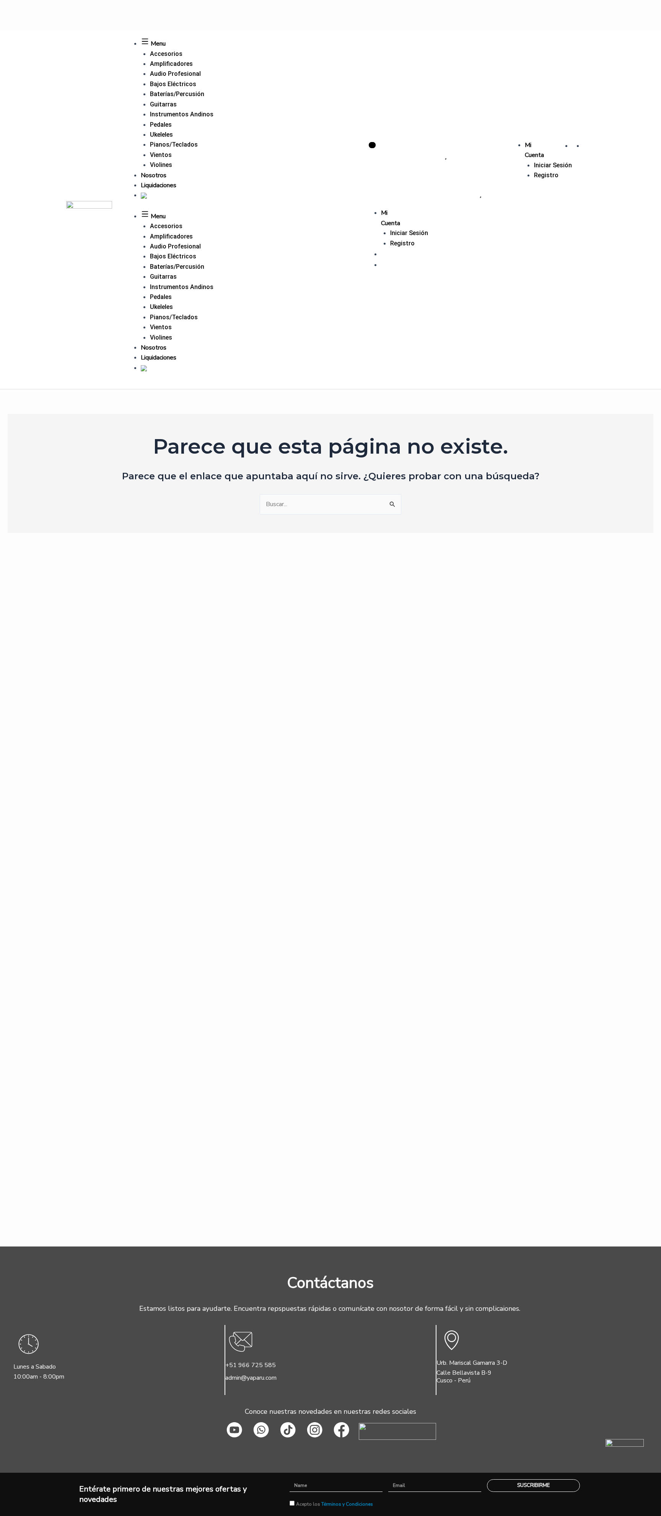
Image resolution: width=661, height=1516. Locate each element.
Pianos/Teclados (174, 144)
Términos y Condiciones (347, 1504)
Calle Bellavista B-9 (464, 1373)
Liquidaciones (158, 185)
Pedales (161, 124)
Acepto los (334, 1504)
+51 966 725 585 (250, 1365)
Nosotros (153, 175)
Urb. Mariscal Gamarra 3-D (471, 1363)
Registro (546, 175)
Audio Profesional (175, 73)
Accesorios (166, 53)
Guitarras (163, 104)
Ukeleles (161, 134)
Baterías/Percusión (177, 94)
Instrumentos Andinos (181, 114)
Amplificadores (171, 63)
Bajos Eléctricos (173, 84)
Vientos (161, 154)
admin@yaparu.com (251, 1378)
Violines (161, 164)
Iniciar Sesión (553, 165)
